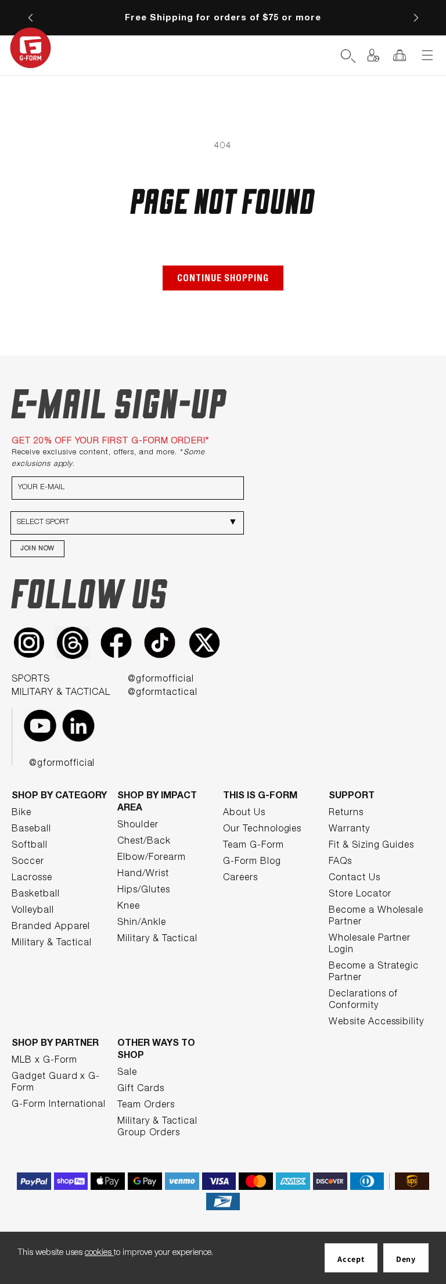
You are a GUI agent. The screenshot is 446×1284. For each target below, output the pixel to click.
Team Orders (146, 1105)
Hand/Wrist (143, 874)
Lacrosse (32, 878)
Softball (30, 846)
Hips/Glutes (143, 890)
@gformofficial (160, 679)
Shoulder (138, 825)
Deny (406, 1259)
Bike (21, 813)
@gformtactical (162, 693)
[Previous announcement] (30, 17)
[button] (322, 55)
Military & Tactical (52, 943)
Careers (240, 878)
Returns (346, 813)
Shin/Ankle (141, 923)
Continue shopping (223, 279)
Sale (127, 1073)
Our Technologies (262, 829)
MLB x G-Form (44, 1061)
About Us (244, 813)
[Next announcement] (416, 17)
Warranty (349, 829)
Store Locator (360, 894)
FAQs (340, 862)
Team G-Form (253, 846)
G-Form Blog (252, 862)
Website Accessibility (376, 1022)
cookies (99, 1253)
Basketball (36, 894)
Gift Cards (140, 1089)
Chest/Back (144, 842)
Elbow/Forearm (151, 858)
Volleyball (33, 911)
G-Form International (59, 1105)
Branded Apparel (51, 927)
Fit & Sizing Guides (371, 846)
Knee (128, 907)
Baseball (31, 829)
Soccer (28, 862)
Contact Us (354, 878)
